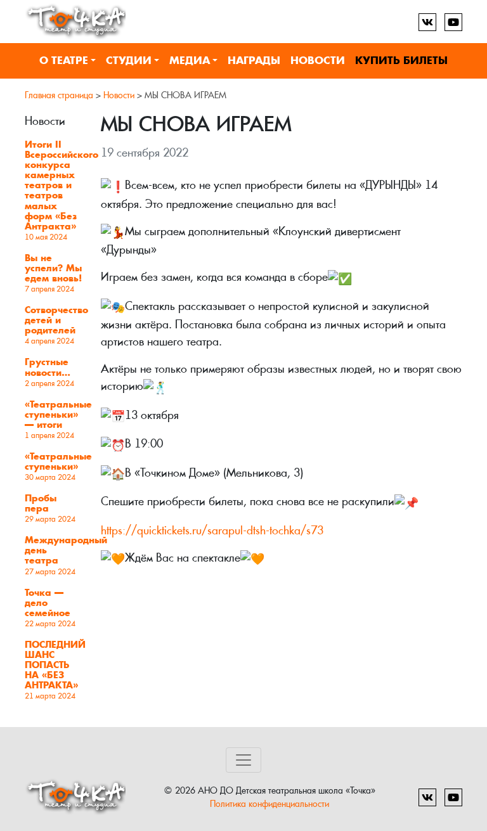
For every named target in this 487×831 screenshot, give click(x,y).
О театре (63, 60)
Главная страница (59, 95)
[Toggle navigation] (243, 760)
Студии (129, 60)
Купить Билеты (401, 60)
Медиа (189, 60)
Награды (254, 60)
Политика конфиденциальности (269, 803)
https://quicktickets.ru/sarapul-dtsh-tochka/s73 (212, 530)
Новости (317, 60)
